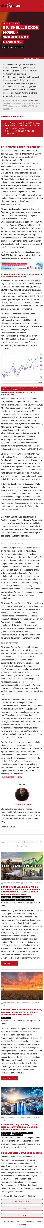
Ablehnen (22, 1215)
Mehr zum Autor (8, 826)
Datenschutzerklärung (24, 1221)
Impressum (8, 1221)
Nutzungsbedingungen (11, 777)
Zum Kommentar (10, 963)
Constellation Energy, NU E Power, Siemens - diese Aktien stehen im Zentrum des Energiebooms (21, 1012)
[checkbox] (2, 1196)
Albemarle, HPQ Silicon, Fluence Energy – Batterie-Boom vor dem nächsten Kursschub (20, 1127)
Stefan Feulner (33, 101)
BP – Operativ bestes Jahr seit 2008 (22, 123)
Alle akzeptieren (22, 1201)
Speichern (22, 1208)
